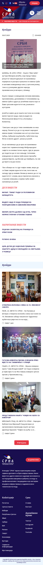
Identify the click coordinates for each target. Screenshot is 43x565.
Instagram (29, 525)
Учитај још (21, 443)
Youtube (28, 532)
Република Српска (9, 514)
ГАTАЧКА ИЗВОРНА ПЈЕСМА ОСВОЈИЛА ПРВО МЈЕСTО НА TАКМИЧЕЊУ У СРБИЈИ (20, 361)
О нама (28, 503)
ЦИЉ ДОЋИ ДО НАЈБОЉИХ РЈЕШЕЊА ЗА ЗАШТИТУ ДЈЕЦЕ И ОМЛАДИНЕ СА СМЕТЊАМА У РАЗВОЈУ (21, 249)
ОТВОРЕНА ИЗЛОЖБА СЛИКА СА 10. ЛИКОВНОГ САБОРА (21, 306)
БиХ (3, 526)
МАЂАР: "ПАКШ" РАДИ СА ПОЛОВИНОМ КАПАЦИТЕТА (18, 193)
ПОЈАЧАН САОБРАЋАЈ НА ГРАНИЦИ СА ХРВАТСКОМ (17, 230)
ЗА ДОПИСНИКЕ (33, 460)
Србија (4, 522)
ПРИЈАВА (35, 3)
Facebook (29, 528)
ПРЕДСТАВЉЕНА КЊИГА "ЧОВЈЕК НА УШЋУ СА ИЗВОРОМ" (21, 416)
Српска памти (7, 507)
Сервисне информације (7, 546)
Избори (5, 511)
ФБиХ (4, 518)
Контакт (28, 507)
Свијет (4, 533)
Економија (6, 537)
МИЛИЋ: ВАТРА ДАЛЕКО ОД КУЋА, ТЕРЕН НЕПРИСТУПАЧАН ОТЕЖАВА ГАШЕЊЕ (19, 213)
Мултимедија (7, 550)
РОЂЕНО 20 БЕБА (9, 239)
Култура (5, 541)
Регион (4, 530)
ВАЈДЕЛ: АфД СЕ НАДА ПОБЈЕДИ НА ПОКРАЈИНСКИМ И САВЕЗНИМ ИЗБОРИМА (19, 203)
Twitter (28, 521)
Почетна (5, 503)
